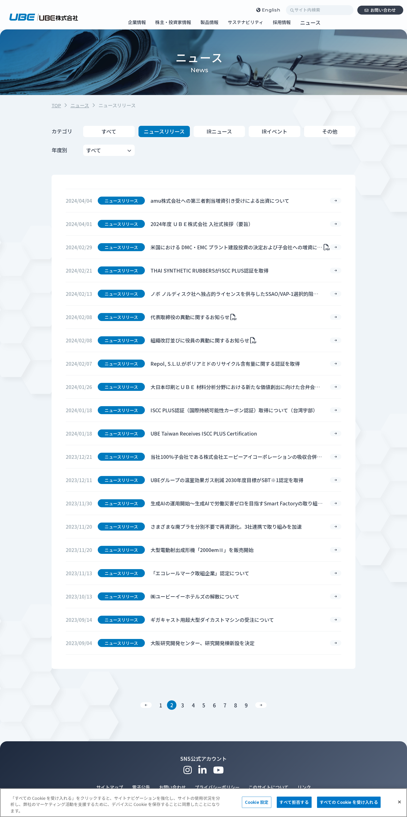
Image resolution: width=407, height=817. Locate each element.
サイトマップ (109, 787)
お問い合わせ (383, 10)
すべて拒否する (294, 802)
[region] (203, 802)
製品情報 (209, 22)
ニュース (310, 22)
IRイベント (274, 131)
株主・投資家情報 (173, 22)
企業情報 (137, 22)
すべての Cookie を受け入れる (349, 802)
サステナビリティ (245, 22)
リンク (304, 787)
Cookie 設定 (257, 802)
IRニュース (219, 131)
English (271, 10)
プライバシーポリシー (217, 787)
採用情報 (282, 22)
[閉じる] (399, 802)
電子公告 (141, 787)
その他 (330, 131)
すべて (109, 131)
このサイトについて (268, 787)
